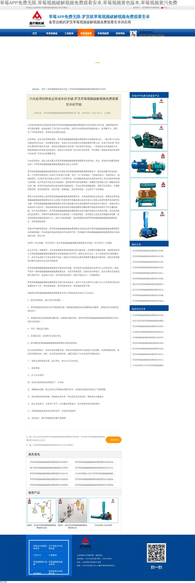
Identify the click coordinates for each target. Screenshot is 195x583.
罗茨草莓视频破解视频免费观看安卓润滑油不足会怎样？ (55, 485)
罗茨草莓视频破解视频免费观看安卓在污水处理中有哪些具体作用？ (60, 473)
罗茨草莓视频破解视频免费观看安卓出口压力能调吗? (53, 445)
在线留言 (136, 8)
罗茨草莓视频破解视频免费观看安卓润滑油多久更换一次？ (101, 485)
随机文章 (136, 244)
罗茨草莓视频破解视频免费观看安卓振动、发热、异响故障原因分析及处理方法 (149, 301)
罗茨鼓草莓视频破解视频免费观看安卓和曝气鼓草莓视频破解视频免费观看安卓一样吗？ (149, 343)
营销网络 (37, 574)
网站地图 (3, 582)
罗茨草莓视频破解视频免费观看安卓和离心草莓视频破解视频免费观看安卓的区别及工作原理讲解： (149, 251)
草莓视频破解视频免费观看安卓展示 (52, 34)
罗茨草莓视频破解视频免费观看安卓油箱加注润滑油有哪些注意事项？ (61, 479)
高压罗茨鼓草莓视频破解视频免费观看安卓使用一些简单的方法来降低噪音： (149, 284)
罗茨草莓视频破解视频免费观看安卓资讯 (88, 89)
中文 (165, 8)
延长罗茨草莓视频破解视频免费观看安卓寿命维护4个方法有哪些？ (149, 290)
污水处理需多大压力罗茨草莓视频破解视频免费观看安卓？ (149, 365)
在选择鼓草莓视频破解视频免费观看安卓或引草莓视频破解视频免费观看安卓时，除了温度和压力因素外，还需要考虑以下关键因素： (149, 332)
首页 (34, 33)
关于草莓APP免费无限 (55, 547)
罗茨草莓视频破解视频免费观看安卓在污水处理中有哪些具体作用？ (149, 360)
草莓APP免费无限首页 (40, 547)
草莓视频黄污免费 (103, 34)
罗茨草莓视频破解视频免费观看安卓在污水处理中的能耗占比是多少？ (149, 354)
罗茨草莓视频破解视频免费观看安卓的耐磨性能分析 (149, 295)
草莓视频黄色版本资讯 (56, 563)
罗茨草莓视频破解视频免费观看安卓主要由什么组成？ (149, 256)
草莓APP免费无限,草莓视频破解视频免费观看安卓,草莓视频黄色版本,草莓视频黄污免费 (88, 2)
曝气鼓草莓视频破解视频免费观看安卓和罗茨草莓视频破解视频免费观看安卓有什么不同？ (70, 468)
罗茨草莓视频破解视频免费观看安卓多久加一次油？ (149, 273)
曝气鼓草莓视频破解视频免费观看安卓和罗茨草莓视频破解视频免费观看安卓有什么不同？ (149, 349)
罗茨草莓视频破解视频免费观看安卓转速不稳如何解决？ (55, 462)
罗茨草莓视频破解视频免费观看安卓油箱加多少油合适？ (100, 479)
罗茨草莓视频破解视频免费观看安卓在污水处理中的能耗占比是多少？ (106, 468)
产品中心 (37, 555)
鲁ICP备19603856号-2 (107, 566)
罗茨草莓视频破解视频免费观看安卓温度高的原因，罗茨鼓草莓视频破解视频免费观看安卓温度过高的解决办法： (149, 279)
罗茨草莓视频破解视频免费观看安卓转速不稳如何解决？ (149, 315)
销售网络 (120, 33)
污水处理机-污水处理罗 (103, 525)
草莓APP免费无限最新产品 (145, 96)
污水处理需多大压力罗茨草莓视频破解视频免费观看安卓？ (101, 473)
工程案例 (69, 33)
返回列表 (115, 440)
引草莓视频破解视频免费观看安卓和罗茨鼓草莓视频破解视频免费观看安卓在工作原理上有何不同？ (149, 338)
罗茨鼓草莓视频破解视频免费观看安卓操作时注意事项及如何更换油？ (149, 267)
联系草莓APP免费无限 (150, 8)
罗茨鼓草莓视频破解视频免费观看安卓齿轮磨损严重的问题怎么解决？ (149, 262)
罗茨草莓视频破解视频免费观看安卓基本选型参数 (97, 462)
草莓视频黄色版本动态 (86, 34)
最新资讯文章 (138, 309)
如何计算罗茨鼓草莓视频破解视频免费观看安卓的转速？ (149, 321)
